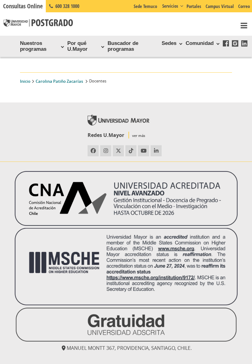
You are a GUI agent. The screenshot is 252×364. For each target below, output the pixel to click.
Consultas (23, 6)
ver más (138, 135)
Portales (194, 6)
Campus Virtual (220, 6)
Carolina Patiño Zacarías (60, 81)
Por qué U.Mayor (77, 46)
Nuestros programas (33, 46)
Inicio (25, 81)
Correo (244, 6)
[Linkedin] (244, 43)
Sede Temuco (145, 6)
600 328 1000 (66, 6)
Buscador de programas (123, 46)
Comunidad (200, 43)
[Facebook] (226, 43)
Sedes (169, 43)
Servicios (170, 6)
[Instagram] (235, 43)
